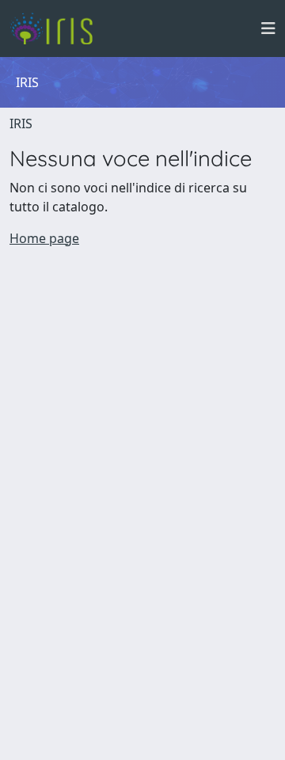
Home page (44, 238)
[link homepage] (57, 29)
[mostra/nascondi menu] (268, 28)
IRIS (21, 123)
